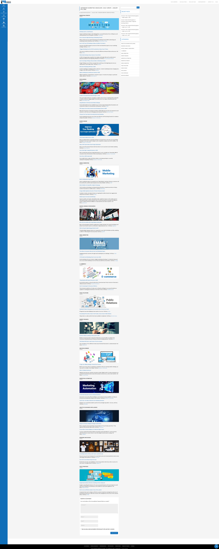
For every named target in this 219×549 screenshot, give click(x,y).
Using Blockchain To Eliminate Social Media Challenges (90, 102)
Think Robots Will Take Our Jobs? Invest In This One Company (91, 341)
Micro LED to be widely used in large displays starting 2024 (90, 222)
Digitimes (114, 225)
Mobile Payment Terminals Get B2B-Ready (87, 196)
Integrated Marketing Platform (86, 12)
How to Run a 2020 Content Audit (86, 156)
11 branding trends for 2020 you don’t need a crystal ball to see (91, 453)
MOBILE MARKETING (125, 63)
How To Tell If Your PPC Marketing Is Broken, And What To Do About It (92, 43)
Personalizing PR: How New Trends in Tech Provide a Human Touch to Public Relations (95, 313)
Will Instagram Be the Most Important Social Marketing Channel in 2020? (93, 108)
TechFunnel (101, 427)
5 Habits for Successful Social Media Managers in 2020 (90, 95)
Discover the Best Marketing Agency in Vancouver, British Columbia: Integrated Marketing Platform (128, 22)
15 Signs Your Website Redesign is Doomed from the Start (90, 364)
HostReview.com (111, 289)
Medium (99, 64)
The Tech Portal (85, 375)
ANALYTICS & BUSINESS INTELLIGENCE (128, 43)
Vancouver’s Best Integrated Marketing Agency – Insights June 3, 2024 (130, 34)
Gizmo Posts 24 (93, 76)
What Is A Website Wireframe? (85, 370)
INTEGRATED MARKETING (102, 12)
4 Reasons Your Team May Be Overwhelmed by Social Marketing (92, 114)
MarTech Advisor (110, 112)
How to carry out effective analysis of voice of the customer (91, 489)
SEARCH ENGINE (124, 68)
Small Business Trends (103, 41)
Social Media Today (85, 100)
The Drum (97, 457)
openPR (103, 231)
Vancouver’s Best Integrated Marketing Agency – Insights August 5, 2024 (130, 16)
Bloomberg (103, 188)
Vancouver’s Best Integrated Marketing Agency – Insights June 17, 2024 (130, 26)
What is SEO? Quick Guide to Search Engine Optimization (90, 144)
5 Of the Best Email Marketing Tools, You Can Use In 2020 (90, 257)
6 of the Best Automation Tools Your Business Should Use (90, 394)
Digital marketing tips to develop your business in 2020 (90, 72)
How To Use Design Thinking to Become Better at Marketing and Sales (93, 60)
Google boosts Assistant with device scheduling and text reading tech (92, 482)
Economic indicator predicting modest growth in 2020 (89, 335)
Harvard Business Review (109, 58)
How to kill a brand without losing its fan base (88, 459)
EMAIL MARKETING (124, 53)
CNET (111, 182)
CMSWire (84, 434)
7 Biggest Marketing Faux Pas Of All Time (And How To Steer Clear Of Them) (94, 49)
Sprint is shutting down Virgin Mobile (86, 179)
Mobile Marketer (85, 487)
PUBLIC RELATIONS (124, 65)
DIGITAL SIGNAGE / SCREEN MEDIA (127, 48)
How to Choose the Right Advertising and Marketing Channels (91, 37)
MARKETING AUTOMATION (126, 58)
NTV (114, 339)
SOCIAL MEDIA (124, 70)
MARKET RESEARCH (124, 55)
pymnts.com (84, 202)
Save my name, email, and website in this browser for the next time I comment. (98, 529)
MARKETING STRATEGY (110, 12)
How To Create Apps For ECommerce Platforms (88, 286)
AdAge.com (98, 463)
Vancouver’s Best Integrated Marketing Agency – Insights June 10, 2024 (130, 30)
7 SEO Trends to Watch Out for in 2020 (87, 137)
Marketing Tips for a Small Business (86, 31)
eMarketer (86, 404)
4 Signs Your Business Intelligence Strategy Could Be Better (90, 423)
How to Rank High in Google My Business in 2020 (89, 150)
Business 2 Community (96, 117)
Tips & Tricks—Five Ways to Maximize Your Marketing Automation (92, 400)
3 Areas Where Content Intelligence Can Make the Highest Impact (92, 429)
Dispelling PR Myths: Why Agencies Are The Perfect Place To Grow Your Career (94, 309)
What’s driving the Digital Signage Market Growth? (89, 228)
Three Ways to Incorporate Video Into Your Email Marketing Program (92, 251)
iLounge (116, 260)
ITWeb (88, 494)
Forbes (89, 46)
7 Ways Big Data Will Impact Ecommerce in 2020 (89, 280)
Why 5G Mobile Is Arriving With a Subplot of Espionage (90, 185)
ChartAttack (100, 35)
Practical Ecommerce (95, 283)
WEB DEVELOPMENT (125, 75)
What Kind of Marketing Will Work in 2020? (88, 66)
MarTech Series (114, 316)
